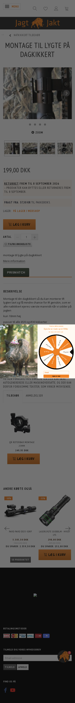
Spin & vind (56, 376)
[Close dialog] (1, 326)
